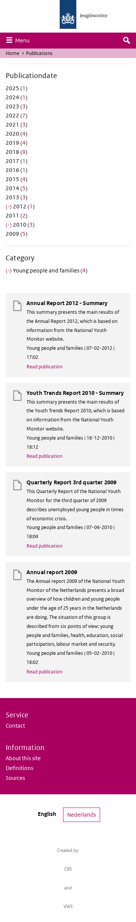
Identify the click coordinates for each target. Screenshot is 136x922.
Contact (15, 725)
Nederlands (81, 814)
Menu (24, 40)
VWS (68, 906)
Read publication (44, 366)
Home (12, 53)
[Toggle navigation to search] (126, 41)
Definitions (19, 768)
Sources (15, 777)
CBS (68, 869)
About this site (23, 758)
